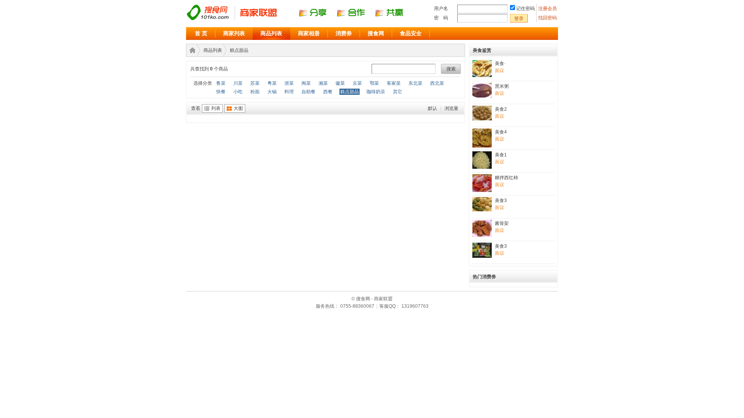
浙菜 (289, 83)
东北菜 (415, 83)
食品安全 (411, 33)
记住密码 (525, 8)
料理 (289, 91)
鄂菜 (374, 83)
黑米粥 (502, 86)
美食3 (501, 200)
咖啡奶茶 (376, 91)
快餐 (221, 91)
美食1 (501, 155)
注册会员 (548, 8)
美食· (500, 63)
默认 (432, 108)
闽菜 (306, 83)
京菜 (357, 83)
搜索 (451, 69)
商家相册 (309, 33)
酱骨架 (502, 223)
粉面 (255, 91)
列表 (215, 108)
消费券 (344, 33)
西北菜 (437, 83)
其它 (397, 91)
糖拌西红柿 (506, 177)
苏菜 (255, 83)
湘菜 (323, 83)
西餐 (327, 91)
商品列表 (271, 33)
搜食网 (376, 33)
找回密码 (547, 18)
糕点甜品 (239, 50)
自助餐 (308, 91)
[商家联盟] (302, 19)
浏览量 (451, 108)
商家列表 (234, 33)
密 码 (441, 18)
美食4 (501, 132)
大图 (238, 108)
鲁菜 (221, 83)
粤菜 (272, 83)
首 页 (201, 33)
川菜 (238, 83)
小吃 (238, 91)
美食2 (501, 109)
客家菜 (394, 83)
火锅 (272, 91)
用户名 (441, 8)
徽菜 (340, 83)
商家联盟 (191, 50)
